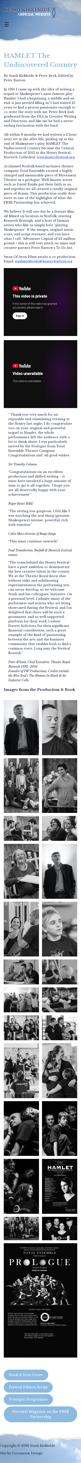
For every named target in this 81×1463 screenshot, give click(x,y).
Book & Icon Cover (26, 1375)
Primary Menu (6, 24)
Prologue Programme (28, 1399)
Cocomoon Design (27, 1453)
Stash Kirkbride (27, 9)
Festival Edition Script (28, 1387)
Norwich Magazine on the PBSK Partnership (40, 1414)
